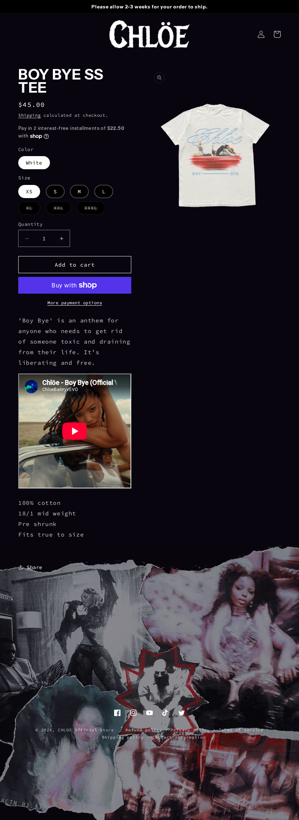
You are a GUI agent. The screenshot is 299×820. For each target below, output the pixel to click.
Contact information (179, 737)
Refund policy (143, 729)
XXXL (94, 209)
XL (33, 209)
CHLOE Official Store (86, 729)
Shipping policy (123, 737)
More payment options (74, 302)
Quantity (30, 224)
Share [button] (34, 567)
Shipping (29, 115)
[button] (277, 34)
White (34, 162)
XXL (62, 209)
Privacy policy (190, 729)
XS (29, 191)
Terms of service (241, 729)
